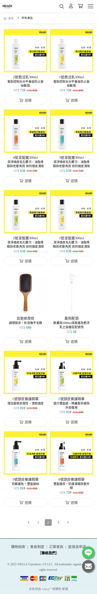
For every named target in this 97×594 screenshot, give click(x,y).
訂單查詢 (56, 547)
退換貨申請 (77, 547)
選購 (28, 65)
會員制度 (37, 547)
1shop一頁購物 (51, 589)
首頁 (11, 18)
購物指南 (18, 547)
